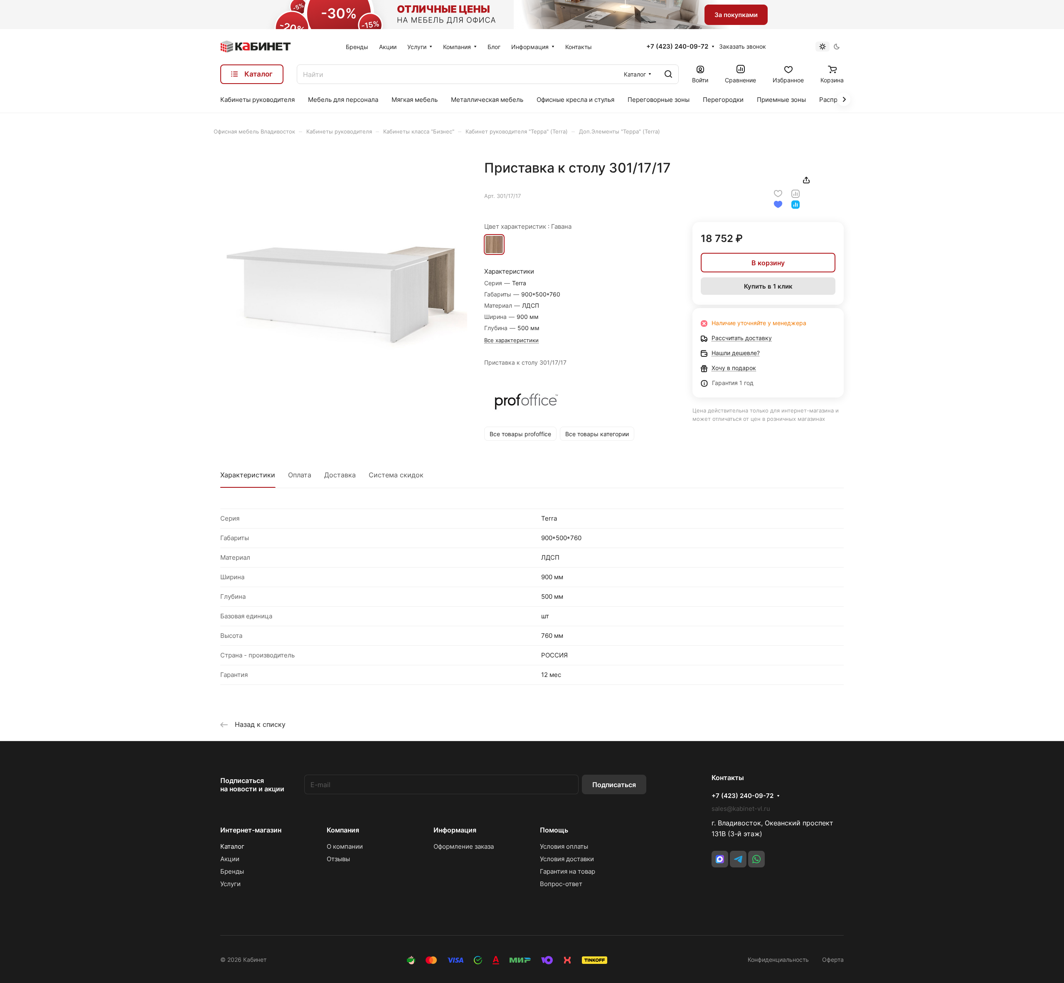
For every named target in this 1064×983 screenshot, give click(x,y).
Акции (229, 859)
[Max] (720, 859)
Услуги (230, 884)
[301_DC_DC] (343, 283)
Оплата (299, 475)
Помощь (554, 830)
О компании (345, 846)
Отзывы (338, 859)
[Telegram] (738, 859)
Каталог (232, 846)
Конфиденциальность (778, 959)
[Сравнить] (795, 193)
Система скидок (396, 475)
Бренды (232, 871)
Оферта (833, 959)
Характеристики (247, 475)
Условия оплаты (564, 846)
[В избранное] (778, 193)
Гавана (494, 244)
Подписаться (614, 784)
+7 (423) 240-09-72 (677, 46)
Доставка (340, 475)
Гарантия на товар (567, 871)
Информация (454, 830)
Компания (343, 830)
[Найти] (668, 74)
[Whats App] (756, 859)
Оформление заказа (463, 846)
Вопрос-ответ (561, 884)
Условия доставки (567, 859)
